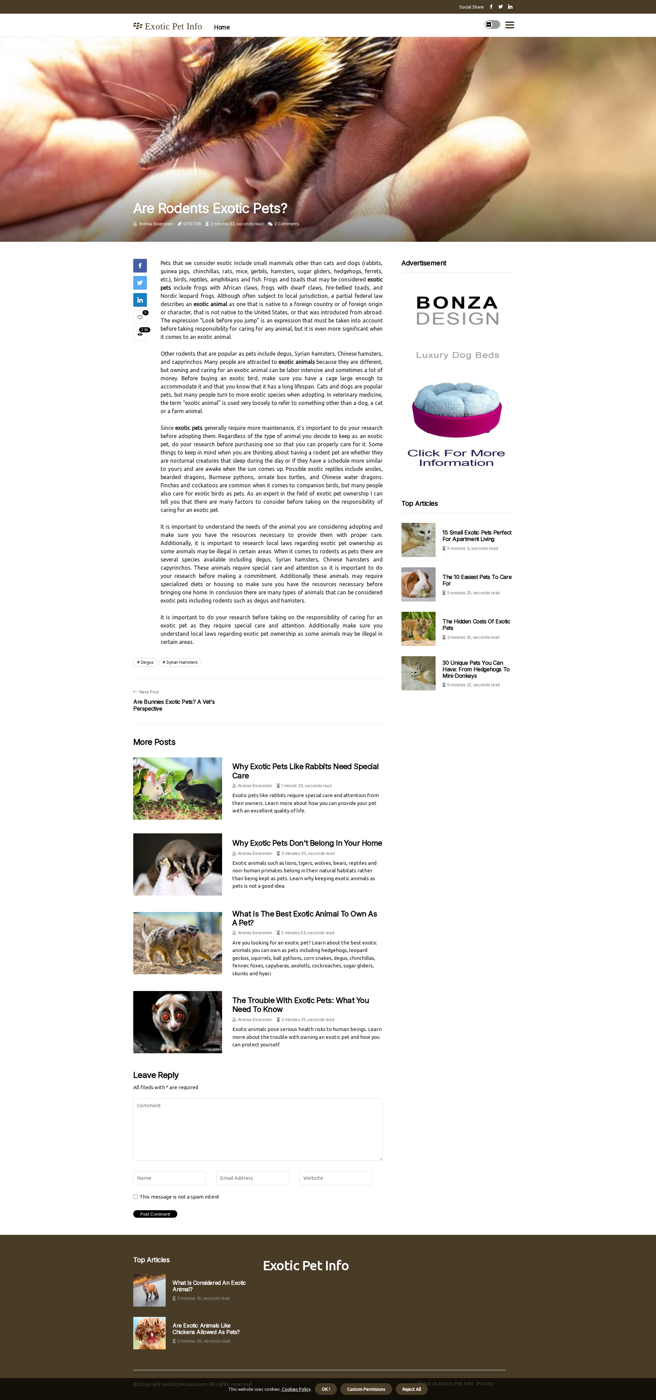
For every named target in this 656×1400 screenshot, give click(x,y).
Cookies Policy (296, 1389)
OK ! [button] (326, 1389)
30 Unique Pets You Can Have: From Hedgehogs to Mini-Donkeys (476, 669)
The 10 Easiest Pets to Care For (476, 580)
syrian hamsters (182, 662)
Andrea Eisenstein (156, 223)
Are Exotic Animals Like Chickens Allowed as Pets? (206, 1328)
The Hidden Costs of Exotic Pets (476, 624)
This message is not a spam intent (179, 1197)
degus (147, 662)
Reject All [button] (411, 1389)
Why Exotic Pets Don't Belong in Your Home (307, 842)
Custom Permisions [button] (366, 1389)
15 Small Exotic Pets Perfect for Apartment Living (476, 535)
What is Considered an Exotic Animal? (209, 1286)
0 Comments (286, 223)
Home (222, 27)
